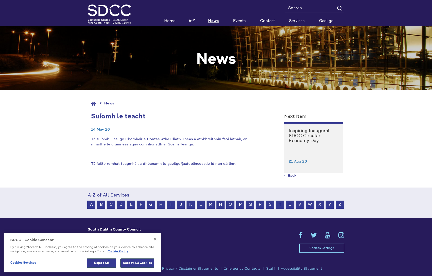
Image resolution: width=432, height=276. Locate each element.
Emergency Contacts (242, 269)
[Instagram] (341, 236)
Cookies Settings (321, 248)
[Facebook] (301, 236)
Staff (270, 269)
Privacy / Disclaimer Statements (190, 269)
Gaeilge (326, 21)
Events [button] (239, 21)
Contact (267, 21)
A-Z (192, 21)
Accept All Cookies (137, 263)
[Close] (155, 239)
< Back (290, 176)
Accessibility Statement (301, 269)
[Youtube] (328, 236)
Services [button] (297, 21)
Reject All (101, 263)
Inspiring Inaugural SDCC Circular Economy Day (309, 136)
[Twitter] (313, 236)
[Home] (93, 103)
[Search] (339, 8)
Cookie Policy (118, 251)
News (213, 21)
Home (170, 21)
